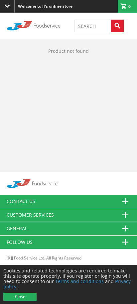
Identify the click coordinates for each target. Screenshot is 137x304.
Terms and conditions (79, 281)
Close (20, 296)
